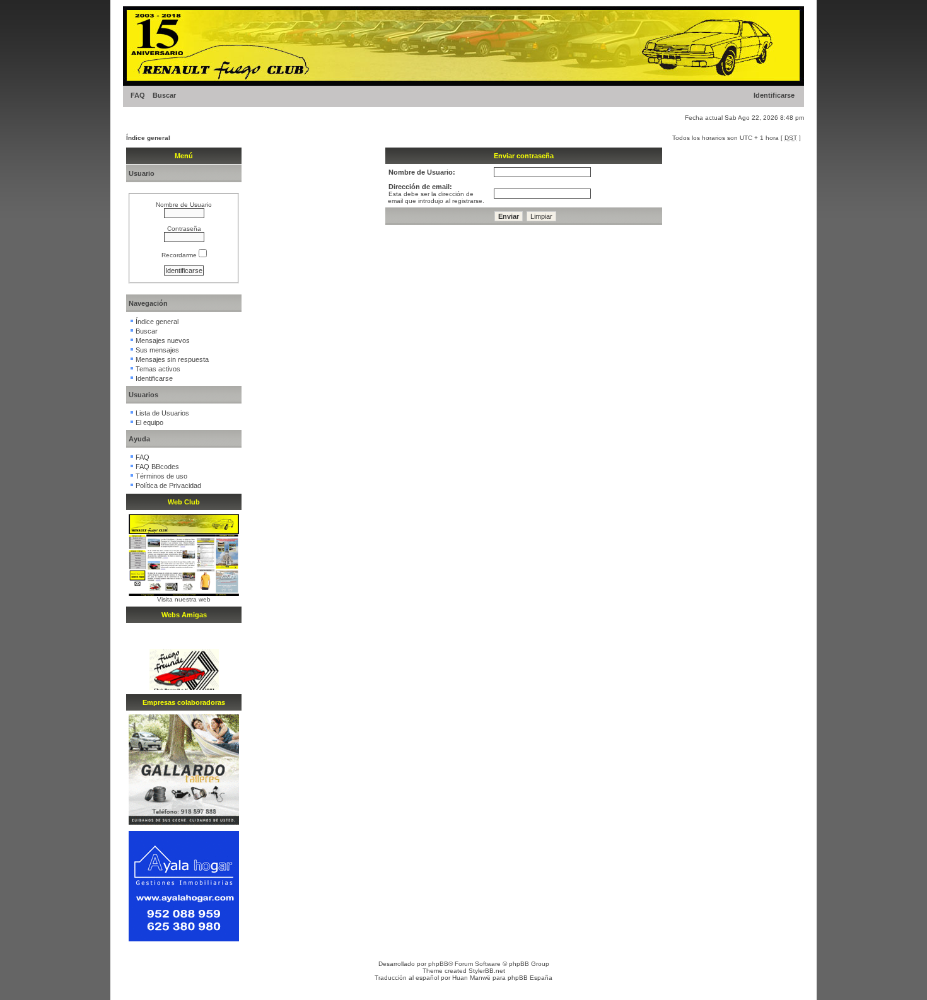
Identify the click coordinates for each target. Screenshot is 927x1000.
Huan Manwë (471, 977)
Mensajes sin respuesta (172, 359)
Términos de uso (161, 476)
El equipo (149, 422)
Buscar (164, 95)
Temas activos (158, 369)
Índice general (148, 137)
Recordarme (180, 255)
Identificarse (774, 95)
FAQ (138, 95)
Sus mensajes (157, 350)
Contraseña (184, 228)
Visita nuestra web (184, 599)
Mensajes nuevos (163, 340)
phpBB (438, 963)
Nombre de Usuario (184, 204)
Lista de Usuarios (162, 413)
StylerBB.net (487, 970)
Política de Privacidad (168, 485)
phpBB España (530, 977)
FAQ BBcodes (157, 466)
